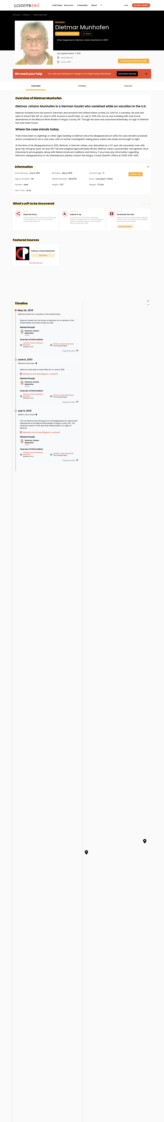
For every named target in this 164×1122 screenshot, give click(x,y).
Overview (36, 85)
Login (126, 5)
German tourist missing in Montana (33, 344)
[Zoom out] (148, 304)
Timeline (82, 85)
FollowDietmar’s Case (68, 34)
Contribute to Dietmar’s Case (133, 61)
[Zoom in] (148, 301)
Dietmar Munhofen (40, 15)
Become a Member (141, 5)
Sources (128, 85)
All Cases (16, 15)
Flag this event (68, 351)
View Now (43, 255)
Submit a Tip (135, 174)
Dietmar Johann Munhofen (63, 344)
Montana (26, 15)
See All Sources (36, 263)
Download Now (125, 226)
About (94, 5)
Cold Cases (57, 5)
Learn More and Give (127, 74)
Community (82, 5)
